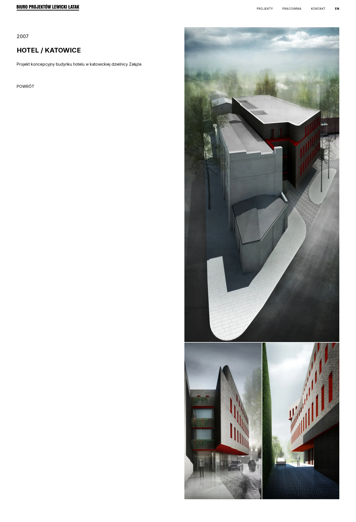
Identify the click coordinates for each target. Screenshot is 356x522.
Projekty (265, 9)
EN (337, 9)
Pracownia (291, 9)
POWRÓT (25, 86)
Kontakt (318, 9)
